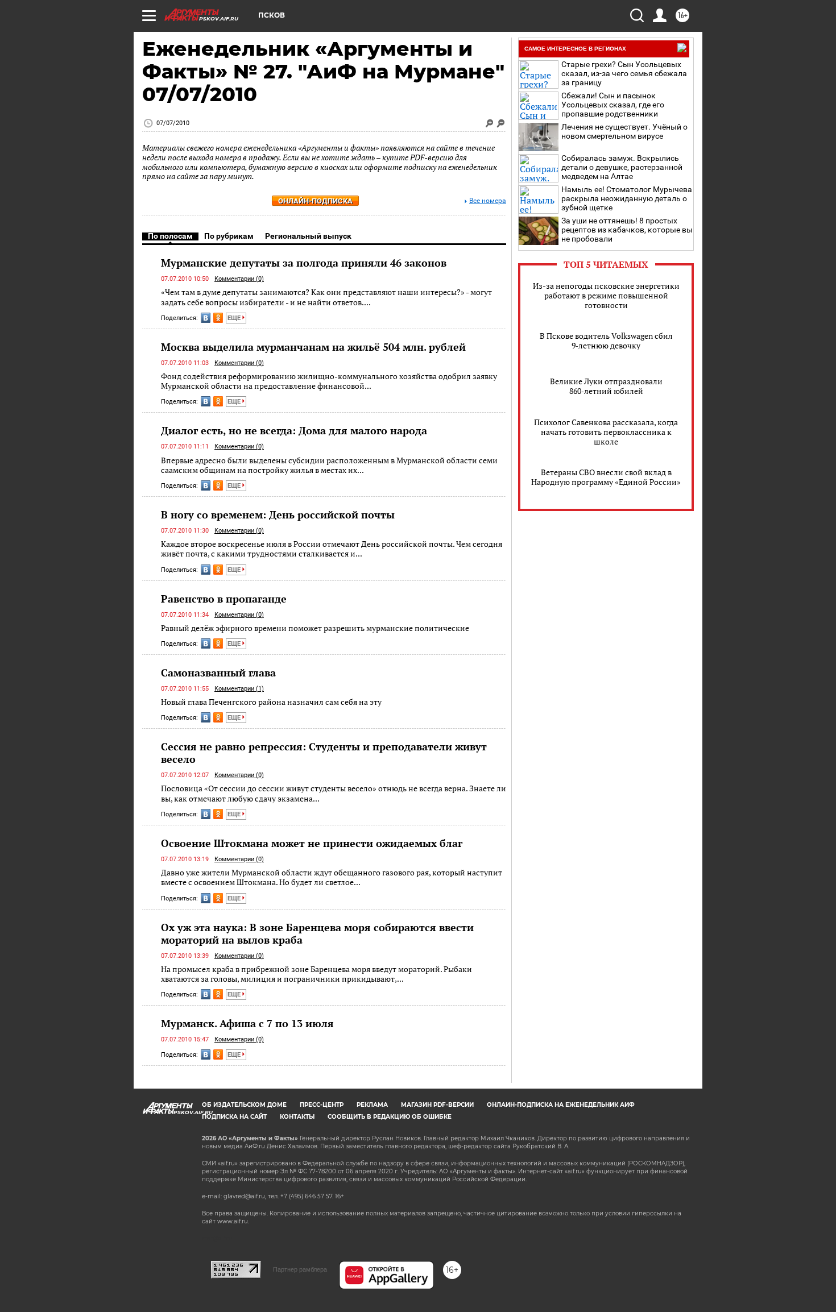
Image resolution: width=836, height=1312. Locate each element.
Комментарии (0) (239, 279)
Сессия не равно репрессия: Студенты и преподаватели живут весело (324, 753)
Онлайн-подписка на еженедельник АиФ (561, 1104)
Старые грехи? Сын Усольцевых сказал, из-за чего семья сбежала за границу (624, 73)
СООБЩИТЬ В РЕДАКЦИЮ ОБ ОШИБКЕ (390, 1116)
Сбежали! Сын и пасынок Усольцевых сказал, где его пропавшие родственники (612, 104)
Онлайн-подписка (315, 201)
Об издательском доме (244, 1104)
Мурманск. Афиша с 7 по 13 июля (247, 1023)
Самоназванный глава (218, 672)
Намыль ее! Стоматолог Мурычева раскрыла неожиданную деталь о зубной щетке (626, 198)
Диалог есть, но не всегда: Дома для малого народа (294, 430)
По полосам (170, 235)
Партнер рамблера (300, 1269)
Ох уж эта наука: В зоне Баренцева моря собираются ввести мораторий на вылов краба (317, 933)
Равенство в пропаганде (224, 598)
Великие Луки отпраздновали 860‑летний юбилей (606, 386)
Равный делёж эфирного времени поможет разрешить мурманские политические (315, 628)
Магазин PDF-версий (437, 1104)
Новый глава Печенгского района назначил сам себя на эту (271, 702)
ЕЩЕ (234, 318)
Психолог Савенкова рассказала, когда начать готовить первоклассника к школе (606, 431)
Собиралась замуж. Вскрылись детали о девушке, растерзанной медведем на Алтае (621, 167)
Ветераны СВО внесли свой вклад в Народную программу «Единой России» (606, 477)
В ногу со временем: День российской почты (278, 514)
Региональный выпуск (308, 235)
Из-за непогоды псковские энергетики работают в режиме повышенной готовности (606, 295)
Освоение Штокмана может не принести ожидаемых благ (311, 843)
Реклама (372, 1104)
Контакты (297, 1116)
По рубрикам (229, 235)
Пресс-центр (321, 1104)
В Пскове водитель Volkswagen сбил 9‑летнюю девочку (606, 340)
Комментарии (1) (239, 688)
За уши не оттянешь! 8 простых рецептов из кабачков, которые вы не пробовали (627, 229)
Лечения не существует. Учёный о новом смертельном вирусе (624, 131)
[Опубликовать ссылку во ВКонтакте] (205, 318)
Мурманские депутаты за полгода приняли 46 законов (303, 262)
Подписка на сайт (234, 1116)
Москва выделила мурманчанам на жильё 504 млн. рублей (313, 347)
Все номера (487, 201)
